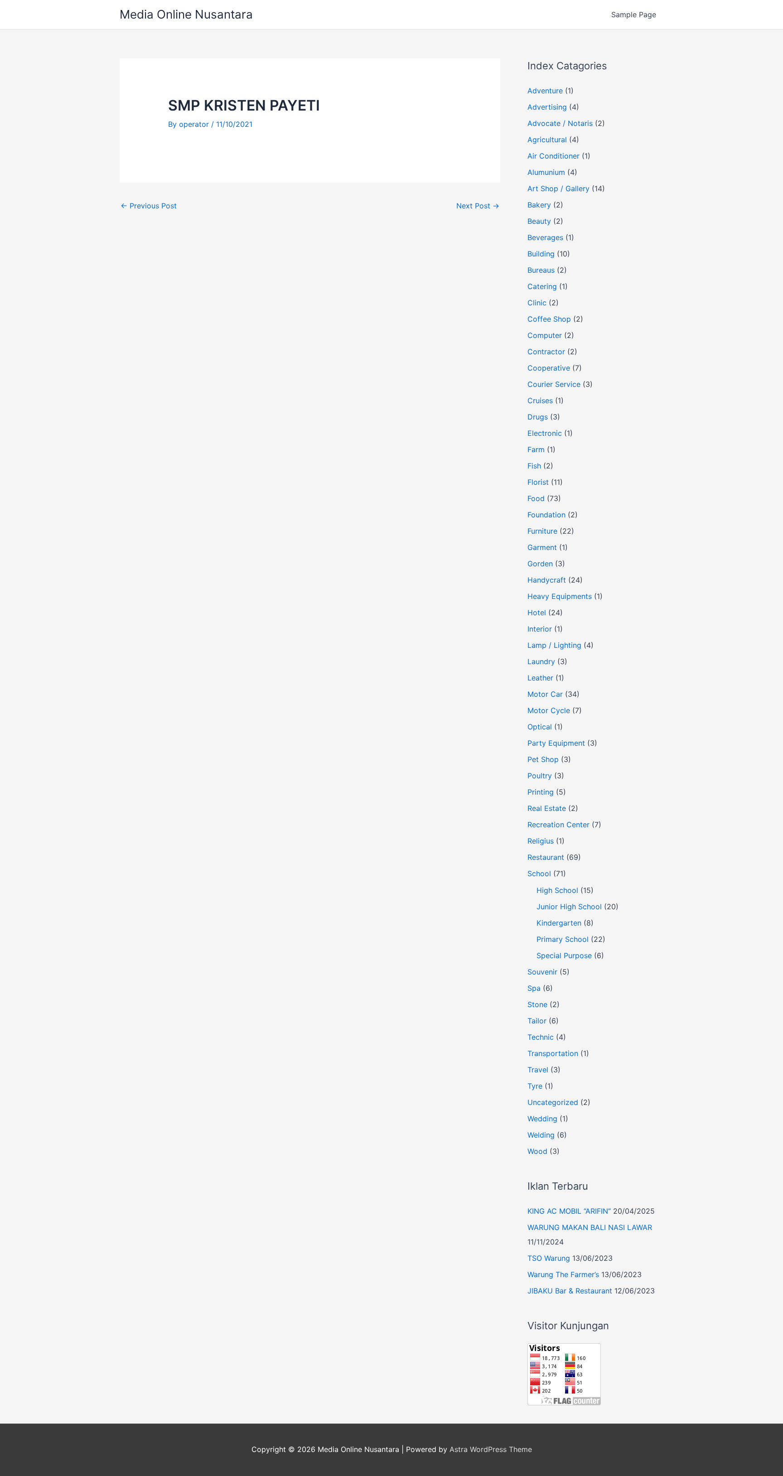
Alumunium (546, 172)
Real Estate (546, 808)
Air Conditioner (553, 155)
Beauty (539, 221)
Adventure (545, 90)
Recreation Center (558, 824)
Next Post (477, 205)
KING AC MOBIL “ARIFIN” (569, 1211)
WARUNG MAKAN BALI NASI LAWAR (589, 1227)
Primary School (562, 939)
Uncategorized (552, 1102)
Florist (538, 482)
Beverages (545, 237)
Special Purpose (564, 955)
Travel (537, 1069)
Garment (542, 547)
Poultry (539, 775)
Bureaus (541, 270)
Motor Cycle (548, 710)
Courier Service (553, 384)
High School (557, 890)
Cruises (540, 400)
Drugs (537, 416)
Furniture (542, 530)
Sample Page (633, 14)
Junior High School (569, 906)
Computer (544, 335)
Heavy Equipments (559, 596)
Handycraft (546, 579)
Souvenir (542, 971)
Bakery (539, 204)
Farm (536, 449)
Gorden (540, 563)
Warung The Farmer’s (563, 1274)
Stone (537, 1004)
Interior (539, 628)
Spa (534, 988)
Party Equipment (556, 743)
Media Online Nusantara (186, 14)
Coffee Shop (549, 318)
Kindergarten (558, 922)
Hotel (536, 612)
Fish (534, 465)
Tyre (534, 1085)
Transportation (552, 1053)
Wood (537, 1151)
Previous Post (149, 205)
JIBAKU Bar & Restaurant (569, 1290)
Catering (542, 286)
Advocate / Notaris (560, 123)
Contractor (546, 351)
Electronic (544, 433)
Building (541, 253)
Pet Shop (543, 759)
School (539, 873)
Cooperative (548, 367)
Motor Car (545, 694)
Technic (540, 1037)
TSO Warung (548, 1258)
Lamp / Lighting (554, 645)
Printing (540, 791)
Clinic (536, 302)
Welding (541, 1134)
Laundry (541, 661)
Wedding (542, 1118)
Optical (539, 726)
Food (536, 498)
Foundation (546, 514)
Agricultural (547, 139)
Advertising (547, 106)
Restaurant (545, 857)
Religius (540, 840)
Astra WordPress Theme (491, 1449)
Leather (540, 677)
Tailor (536, 1020)
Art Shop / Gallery (558, 188)
